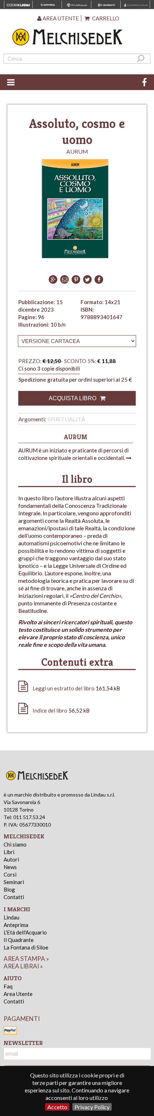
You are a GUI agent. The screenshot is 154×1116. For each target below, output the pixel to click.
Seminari (14, 882)
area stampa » (26, 958)
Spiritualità (66, 419)
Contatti (14, 897)
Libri (9, 852)
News (10, 867)
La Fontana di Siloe (26, 947)
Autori (11, 859)
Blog (9, 889)
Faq (8, 986)
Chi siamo (15, 844)
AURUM (77, 151)
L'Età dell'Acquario (25, 932)
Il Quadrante (19, 940)
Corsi (10, 874)
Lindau (11, 917)
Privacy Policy (92, 1106)
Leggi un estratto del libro (64, 688)
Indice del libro (50, 710)
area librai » (23, 966)
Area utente (60, 18)
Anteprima (16, 925)
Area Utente (18, 994)
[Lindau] (77, 37)
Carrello (105, 18)
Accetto (57, 1106)
